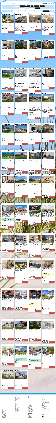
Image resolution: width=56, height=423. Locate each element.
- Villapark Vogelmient (18, 398)
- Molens (16, 406)
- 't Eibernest (3, 414)
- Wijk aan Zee (44, 408)
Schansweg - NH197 (32, 288)
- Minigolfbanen (17, 412)
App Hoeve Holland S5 (19, 40)
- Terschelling (44, 399)
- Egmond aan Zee (44, 406)
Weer (2, 401)
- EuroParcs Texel (4, 419)
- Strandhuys (3, 408)
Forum (29, 418)
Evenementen (30, 397)
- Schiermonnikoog (44, 397)
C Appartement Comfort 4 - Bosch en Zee (35, 68)
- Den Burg (29, 400)
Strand (16, 401)
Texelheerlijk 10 (5, 40)
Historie (29, 412)
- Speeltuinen (17, 411)
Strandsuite (44, 319)
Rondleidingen (17, 414)
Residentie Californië (33, 93)
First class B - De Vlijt (46, 203)
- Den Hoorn (30, 401)
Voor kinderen (3, 399)
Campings (3, 411)
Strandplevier (44, 288)
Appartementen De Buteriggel (7, 370)
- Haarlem (43, 411)
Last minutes (17, 399)
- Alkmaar (43, 405)
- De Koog (29, 403)
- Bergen (43, 404)
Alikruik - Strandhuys (6, 344)
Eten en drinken (30, 396)
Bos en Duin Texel (5, 150)
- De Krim (3, 418)
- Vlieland (43, 400)
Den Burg (24, 184)
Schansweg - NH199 (6, 93)
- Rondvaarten (17, 409)
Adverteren (43, 414)
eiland (49, 107)
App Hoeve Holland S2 (19, 150)
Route (29, 414)
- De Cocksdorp (30, 402)
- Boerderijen (17, 410)
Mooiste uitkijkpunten (4, 400)
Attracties (16, 408)
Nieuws (29, 420)
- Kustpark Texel (4, 420)
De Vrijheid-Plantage (46, 233)
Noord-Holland (44, 401)
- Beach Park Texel (4, 416)
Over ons (43, 415)
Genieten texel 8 (18, 233)
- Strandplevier (4, 409)
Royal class (44, 258)
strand (34, 108)
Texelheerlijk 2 (31, 14)
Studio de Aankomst (19, 93)
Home (2, 395)
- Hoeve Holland (4, 406)
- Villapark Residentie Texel (18, 397)
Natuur (16, 413)
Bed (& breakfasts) (4, 410)
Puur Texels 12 (45, 150)
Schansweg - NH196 (6, 288)
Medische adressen (31, 417)
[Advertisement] (26, 37)
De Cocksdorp (11, 78)
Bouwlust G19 (4, 319)
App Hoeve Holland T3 (33, 319)
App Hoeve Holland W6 (6, 68)
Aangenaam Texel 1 (46, 124)
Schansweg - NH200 (33, 203)
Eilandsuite (4, 203)
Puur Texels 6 (31, 258)
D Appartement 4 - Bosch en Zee (48, 174)
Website (45, 114)
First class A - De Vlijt (6, 174)
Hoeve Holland (45, 93)
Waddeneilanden (30, 409)
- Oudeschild (30, 404)
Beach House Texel (32, 40)
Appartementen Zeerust (20, 14)
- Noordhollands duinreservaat (46, 407)
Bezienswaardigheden (18, 402)
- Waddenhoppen (30, 410)
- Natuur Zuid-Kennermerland (46, 409)
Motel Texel (17, 370)
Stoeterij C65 (31, 150)
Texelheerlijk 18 (32, 124)
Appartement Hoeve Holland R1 (21, 124)
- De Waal (29, 405)
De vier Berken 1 (45, 40)
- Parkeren (29, 416)
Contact (43, 417)
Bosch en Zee (17, 258)
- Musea (16, 403)
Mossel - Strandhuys (46, 14)
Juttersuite (17, 288)
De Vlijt (43, 344)
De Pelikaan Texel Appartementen (21, 203)
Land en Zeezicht (18, 174)
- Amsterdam (43, 410)
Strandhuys (31, 174)
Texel (20, 185)
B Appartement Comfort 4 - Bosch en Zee (21, 68)
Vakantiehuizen (4, 413)
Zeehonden (30, 408)
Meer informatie (11, 31)
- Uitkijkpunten (17, 407)
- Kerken (16, 405)
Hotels (2, 412)
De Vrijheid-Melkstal (6, 14)
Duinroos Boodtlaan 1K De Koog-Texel (48, 68)
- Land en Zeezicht (4, 407)
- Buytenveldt (3, 417)
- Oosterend (30, 406)
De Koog (34, 107)
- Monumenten (17, 404)
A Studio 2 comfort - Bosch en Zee (35, 233)
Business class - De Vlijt (6, 258)
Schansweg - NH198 (19, 319)
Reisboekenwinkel (30, 419)
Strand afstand (18, 29)
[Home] (6, 1)
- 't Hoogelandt (4, 415)
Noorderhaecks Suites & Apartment (7, 233)
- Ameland (43, 398)
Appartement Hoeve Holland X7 (21, 344)
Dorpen (29, 399)
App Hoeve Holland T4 (6, 124)
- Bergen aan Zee (44, 403)
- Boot (29, 415)
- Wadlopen (30, 395)
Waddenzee (30, 411)
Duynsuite (31, 344)
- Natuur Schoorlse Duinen (45, 402)
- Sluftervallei (17, 395)
